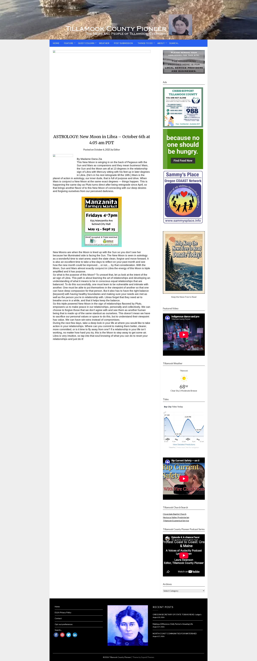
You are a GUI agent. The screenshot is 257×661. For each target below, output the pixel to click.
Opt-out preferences (64, 624)
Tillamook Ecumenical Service (176, 520)
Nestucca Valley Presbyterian (176, 517)
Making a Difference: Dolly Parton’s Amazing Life (173, 624)
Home (56, 43)
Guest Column (86, 43)
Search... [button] (174, 43)
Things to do (145, 43)
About (161, 43)
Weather (104, 43)
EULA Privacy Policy (63, 612)
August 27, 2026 (158, 627)
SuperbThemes (147, 657)
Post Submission (123, 43)
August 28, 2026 (158, 617)
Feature (68, 43)
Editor (117, 149)
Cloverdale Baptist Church (174, 514)
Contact (58, 618)
